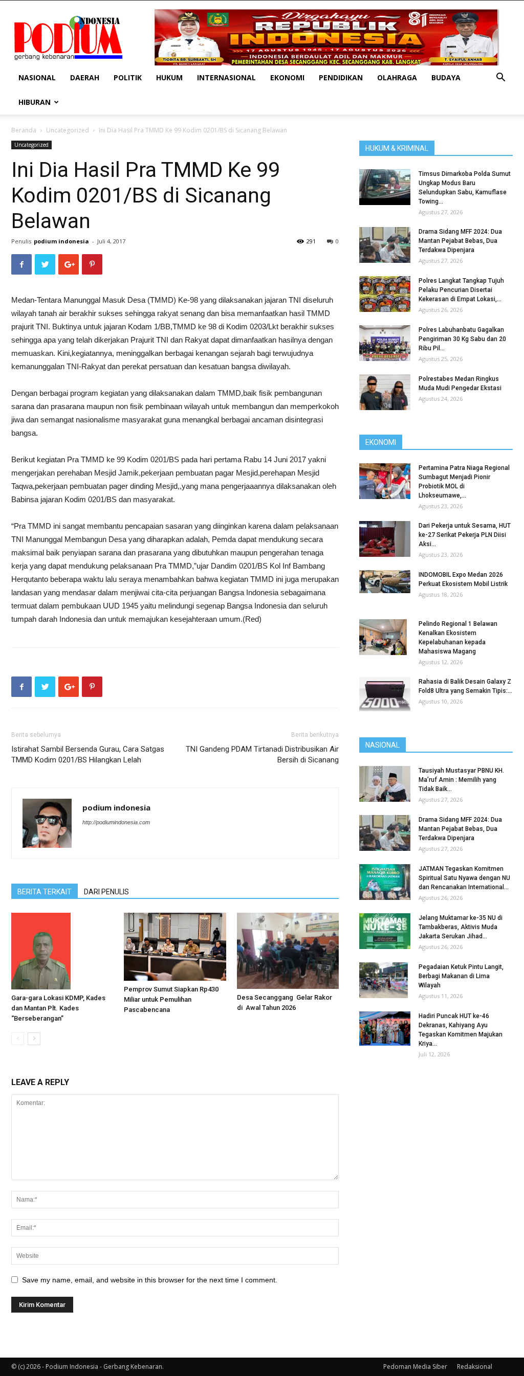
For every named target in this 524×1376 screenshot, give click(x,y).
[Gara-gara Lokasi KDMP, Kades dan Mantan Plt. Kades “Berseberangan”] (62, 951)
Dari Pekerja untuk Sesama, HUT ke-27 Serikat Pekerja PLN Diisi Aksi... (465, 535)
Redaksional (474, 1366)
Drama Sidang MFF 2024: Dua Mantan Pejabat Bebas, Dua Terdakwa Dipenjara (460, 241)
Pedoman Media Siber (415, 1366)
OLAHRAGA (397, 77)
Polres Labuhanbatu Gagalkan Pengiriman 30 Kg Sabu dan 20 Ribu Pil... (462, 339)
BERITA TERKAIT (44, 892)
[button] (500, 78)
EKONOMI (287, 77)
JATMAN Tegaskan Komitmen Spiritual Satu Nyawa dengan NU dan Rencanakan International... (464, 878)
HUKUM (169, 77)
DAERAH (84, 77)
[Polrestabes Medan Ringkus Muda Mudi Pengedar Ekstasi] (384, 392)
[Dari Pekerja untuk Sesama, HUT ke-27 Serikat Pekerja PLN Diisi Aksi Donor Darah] (384, 539)
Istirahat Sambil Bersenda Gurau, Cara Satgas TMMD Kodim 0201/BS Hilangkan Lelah (87, 754)
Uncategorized (67, 130)
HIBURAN (34, 102)
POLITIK (128, 77)
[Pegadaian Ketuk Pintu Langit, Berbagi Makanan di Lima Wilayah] (383, 980)
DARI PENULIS (106, 892)
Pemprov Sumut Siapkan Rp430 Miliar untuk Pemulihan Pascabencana (171, 999)
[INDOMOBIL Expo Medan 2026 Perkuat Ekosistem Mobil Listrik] (384, 581)
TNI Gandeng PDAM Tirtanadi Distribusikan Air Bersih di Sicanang (262, 754)
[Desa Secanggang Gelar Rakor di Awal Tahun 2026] (288, 951)
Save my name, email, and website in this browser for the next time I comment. (149, 1280)
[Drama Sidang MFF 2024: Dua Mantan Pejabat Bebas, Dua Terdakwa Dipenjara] (384, 245)
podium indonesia (61, 241)
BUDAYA (446, 77)
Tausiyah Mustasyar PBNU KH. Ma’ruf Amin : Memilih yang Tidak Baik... (461, 780)
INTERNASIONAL (226, 77)
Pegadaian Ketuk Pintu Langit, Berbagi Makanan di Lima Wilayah (461, 976)
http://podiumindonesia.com (116, 822)
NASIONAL (37, 77)
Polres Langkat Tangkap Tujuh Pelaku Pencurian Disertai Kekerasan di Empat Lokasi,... (461, 290)
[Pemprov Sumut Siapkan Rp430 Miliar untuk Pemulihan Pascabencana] (175, 947)
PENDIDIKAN (341, 77)
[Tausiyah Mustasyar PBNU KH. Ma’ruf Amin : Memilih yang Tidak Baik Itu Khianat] (384, 784)
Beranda (23, 130)
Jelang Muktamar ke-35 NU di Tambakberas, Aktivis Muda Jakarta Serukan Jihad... (461, 927)
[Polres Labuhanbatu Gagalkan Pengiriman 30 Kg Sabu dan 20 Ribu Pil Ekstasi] (384, 343)
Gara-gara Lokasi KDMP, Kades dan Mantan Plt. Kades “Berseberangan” (58, 1008)
